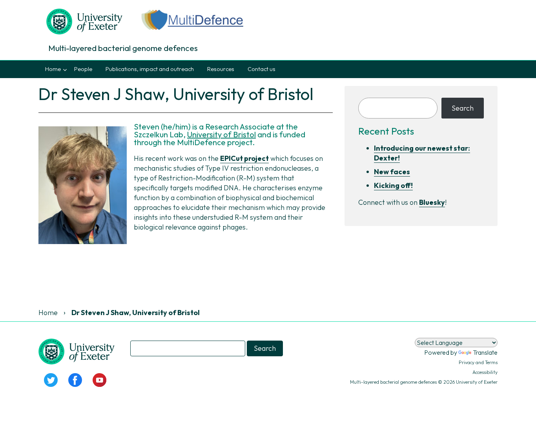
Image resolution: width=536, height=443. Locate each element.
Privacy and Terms (478, 362)
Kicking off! (393, 185)
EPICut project (244, 158)
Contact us (261, 69)
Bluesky (432, 202)
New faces (392, 171)
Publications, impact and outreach (150, 69)
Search (463, 108)
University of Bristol (221, 134)
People (83, 69)
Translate (485, 352)
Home (53, 69)
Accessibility (485, 372)
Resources (220, 69)
